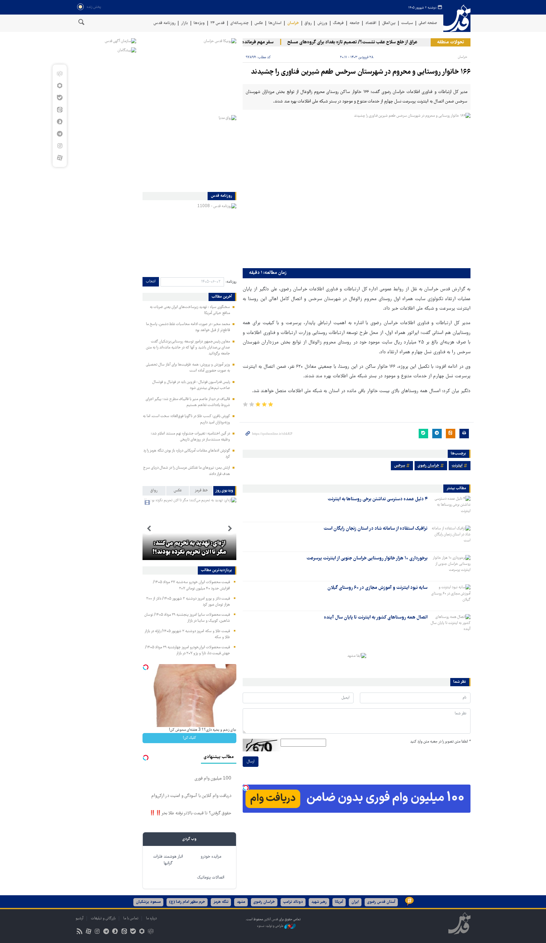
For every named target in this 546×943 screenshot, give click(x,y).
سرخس (399, 465)
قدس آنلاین (456, 18)
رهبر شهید (319, 902)
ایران (355, 902)
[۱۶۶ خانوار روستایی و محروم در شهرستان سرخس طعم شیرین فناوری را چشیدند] (356, 189)
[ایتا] (60, 110)
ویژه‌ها (199, 23)
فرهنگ (338, 23)
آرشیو (79, 918)
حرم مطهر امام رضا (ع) (187, 902)
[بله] (60, 98)
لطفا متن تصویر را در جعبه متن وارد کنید (440, 741)
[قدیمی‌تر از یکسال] (450, 507)
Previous (230, 528)
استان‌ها (275, 23)
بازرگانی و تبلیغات (103, 918)
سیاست (407, 23)
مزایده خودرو (211, 857)
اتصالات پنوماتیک (210, 878)
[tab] (224, 491)
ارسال (250, 761)
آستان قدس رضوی (381, 902)
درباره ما (151, 918)
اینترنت (457, 465)
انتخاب (150, 281)
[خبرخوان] (79, 932)
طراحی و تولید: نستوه (270, 926)
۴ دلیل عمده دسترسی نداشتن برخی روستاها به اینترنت (378, 499)
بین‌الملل (389, 23)
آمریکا (339, 902)
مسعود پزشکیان (148, 902)
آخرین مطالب (222, 297)
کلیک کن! (189, 738)
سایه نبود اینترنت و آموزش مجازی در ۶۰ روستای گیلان (377, 587)
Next (149, 528)
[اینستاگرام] (60, 146)
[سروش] (60, 122)
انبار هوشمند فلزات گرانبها (168, 860)
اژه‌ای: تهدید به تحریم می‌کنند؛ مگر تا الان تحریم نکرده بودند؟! (189, 548)
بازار (184, 23)
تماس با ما (130, 918)
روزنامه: (231, 282)
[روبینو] (60, 86)
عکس (258, 23)
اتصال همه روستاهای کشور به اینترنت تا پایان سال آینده (376, 617)
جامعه (354, 23)
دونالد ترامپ (293, 902)
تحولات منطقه (450, 42)
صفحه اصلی (428, 23)
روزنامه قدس (164, 23)
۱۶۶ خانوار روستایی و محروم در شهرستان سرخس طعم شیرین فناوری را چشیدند (360, 72)
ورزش (322, 23)
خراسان (293, 23)
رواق (308, 23)
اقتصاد (370, 23)
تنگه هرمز (220, 902)
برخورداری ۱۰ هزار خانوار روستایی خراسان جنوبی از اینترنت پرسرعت (367, 558)
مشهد (241, 902)
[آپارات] (60, 158)
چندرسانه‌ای (239, 23)
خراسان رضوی (428, 465)
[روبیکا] (60, 74)
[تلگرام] (60, 134)
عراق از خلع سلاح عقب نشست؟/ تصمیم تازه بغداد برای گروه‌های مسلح (365, 42)
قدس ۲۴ (217, 23)
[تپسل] (246, 788)
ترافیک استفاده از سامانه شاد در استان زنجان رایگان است (376, 528)
